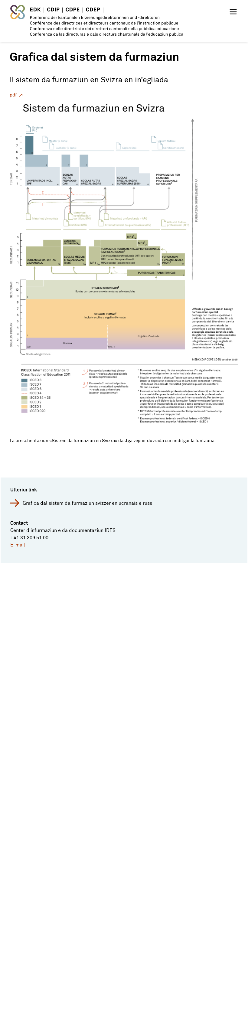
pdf (13, 95)
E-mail (17, 545)
